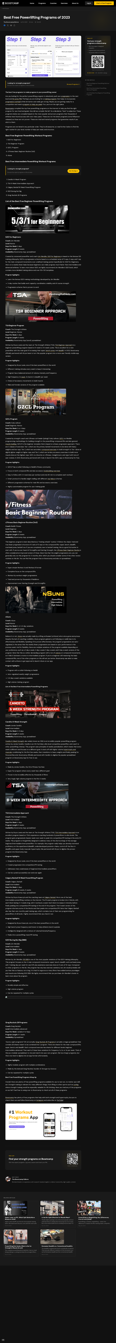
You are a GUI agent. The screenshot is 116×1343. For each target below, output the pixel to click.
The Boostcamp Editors (11, 22)
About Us (75, 3)
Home (32, 3)
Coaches (53, 3)
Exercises (64, 3)
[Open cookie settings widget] (3, 1340)
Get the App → (73, 171)
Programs (42, 3)
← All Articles (5, 8)
